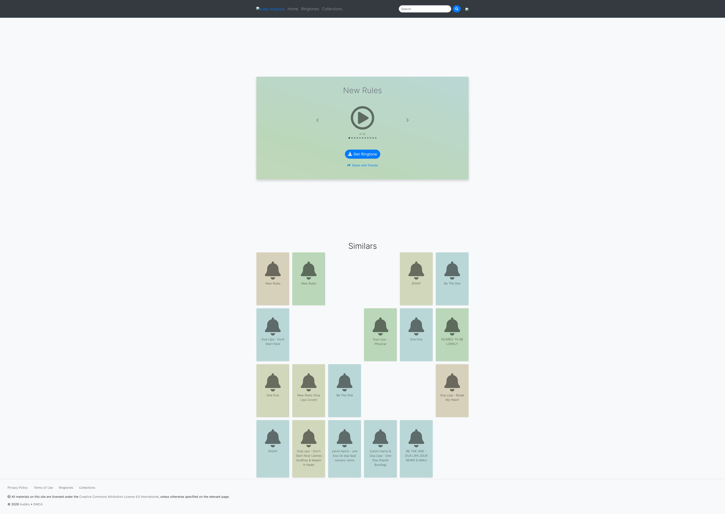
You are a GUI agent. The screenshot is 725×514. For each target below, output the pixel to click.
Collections (332, 9)
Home (293, 9)
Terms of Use (43, 487)
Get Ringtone (365, 154)
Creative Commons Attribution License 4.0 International (119, 497)
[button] (317, 120)
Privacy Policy (18, 487)
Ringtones (310, 9)
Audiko (25, 504)
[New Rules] (362, 118)
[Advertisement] (362, 47)
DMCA (38, 504)
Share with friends (365, 165)
